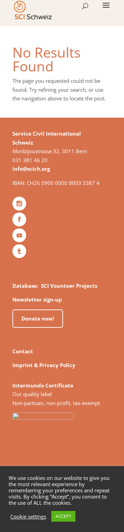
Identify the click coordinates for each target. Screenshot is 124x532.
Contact (22, 351)
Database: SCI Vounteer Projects (54, 285)
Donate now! (37, 318)
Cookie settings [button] (28, 516)
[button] (106, 9)
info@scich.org (31, 168)
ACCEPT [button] (63, 516)
